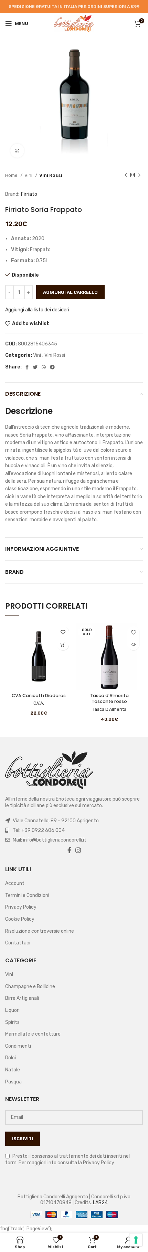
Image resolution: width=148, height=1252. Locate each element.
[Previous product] (125, 175)
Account (14, 883)
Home (12, 175)
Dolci (10, 1058)
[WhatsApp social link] (44, 367)
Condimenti (18, 1046)
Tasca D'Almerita (109, 709)
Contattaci (17, 943)
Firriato (29, 194)
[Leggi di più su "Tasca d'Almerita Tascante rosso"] (133, 644)
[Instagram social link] (78, 850)
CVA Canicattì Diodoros (39, 695)
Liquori (12, 1010)
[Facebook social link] (27, 367)
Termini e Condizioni (27, 895)
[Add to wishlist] (63, 632)
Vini (28, 175)
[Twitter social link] (35, 367)
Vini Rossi (50, 175)
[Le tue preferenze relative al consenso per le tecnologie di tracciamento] (135, 1239)
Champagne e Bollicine (30, 986)
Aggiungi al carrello (70, 292)
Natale (12, 1070)
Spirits (12, 1022)
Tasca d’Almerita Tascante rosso (109, 699)
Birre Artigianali (22, 998)
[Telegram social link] (52, 367)
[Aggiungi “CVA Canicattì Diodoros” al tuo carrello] (63, 644)
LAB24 (100, 1203)
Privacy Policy (20, 907)
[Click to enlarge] (17, 151)
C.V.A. (38, 703)
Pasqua (13, 1082)
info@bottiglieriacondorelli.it (54, 840)
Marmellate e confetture (33, 1034)
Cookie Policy (19, 919)
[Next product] (139, 175)
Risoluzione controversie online (39, 931)
